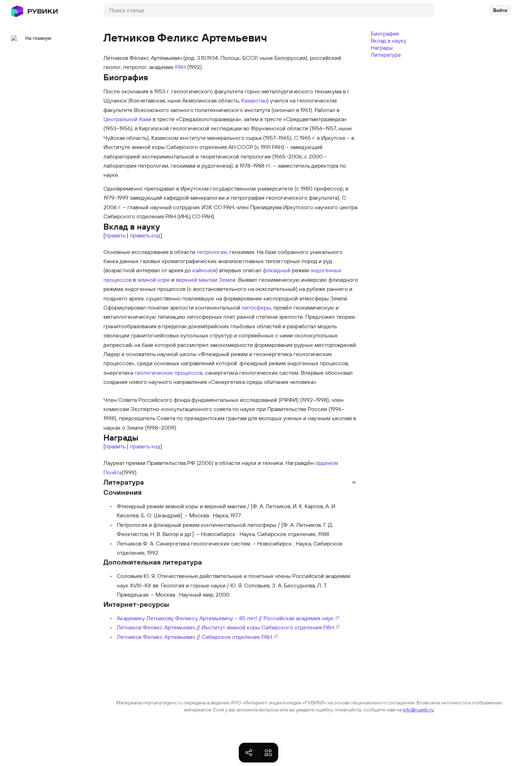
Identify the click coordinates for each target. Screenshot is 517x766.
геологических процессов (168, 372)
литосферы (256, 307)
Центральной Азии (127, 119)
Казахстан (254, 100)
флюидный (277, 270)
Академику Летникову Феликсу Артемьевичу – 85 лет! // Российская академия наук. (225, 618)
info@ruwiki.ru (418, 709)
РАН (180, 66)
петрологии (212, 251)
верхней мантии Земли (206, 279)
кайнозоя (204, 270)
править (115, 235)
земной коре (153, 279)
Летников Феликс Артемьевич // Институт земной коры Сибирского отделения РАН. (226, 627)
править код (145, 235)
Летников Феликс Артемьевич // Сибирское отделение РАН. (195, 636)
